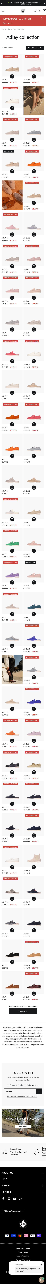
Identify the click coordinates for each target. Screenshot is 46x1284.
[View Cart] (42, 10)
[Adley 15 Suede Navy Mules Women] (12, 824)
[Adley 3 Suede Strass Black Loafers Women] (12, 951)
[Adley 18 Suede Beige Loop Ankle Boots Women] (33, 856)
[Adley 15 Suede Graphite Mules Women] (33, 223)
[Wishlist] (35, 10)
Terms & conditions (23, 1248)
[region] (23, 3)
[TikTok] (20, 1198)
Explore (7, 1192)
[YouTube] (14, 1198)
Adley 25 (5, 617)
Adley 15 (5, 238)
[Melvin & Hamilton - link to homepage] (23, 11)
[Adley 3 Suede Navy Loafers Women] (33, 919)
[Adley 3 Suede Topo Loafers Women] (33, 318)
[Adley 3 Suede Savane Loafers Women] (33, 508)
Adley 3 (4, 175)
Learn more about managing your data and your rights (22, 1096)
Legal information (23, 1256)
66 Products (7, 48)
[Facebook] (3, 1198)
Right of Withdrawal (23, 1260)
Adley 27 (26, 776)
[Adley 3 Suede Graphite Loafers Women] (12, 318)
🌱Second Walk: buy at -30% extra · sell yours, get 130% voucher (23, 3)
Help (4, 1179)
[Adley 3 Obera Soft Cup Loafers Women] (12, 381)
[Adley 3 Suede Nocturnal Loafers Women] (33, 603)
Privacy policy (23, 1252)
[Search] (39, 10)
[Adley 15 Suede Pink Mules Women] (33, 539)
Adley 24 (5, 80)
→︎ (39, 1091)
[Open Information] (42, 18)
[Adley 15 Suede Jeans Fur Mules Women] (12, 634)
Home (4, 29)
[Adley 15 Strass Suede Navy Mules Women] (12, 919)
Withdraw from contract (12, 1211)
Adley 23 (26, 206)
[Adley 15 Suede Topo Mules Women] (12, 476)
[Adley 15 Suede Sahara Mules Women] (12, 697)
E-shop (6, 1186)
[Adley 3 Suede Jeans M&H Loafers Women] (33, 445)
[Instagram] (9, 1198)
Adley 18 (26, 870)
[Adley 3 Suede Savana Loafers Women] (12, 982)
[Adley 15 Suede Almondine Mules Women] (33, 381)
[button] (23, 1126)
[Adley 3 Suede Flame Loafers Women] (12, 445)
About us (7, 1173)
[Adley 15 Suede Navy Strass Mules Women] (33, 887)
